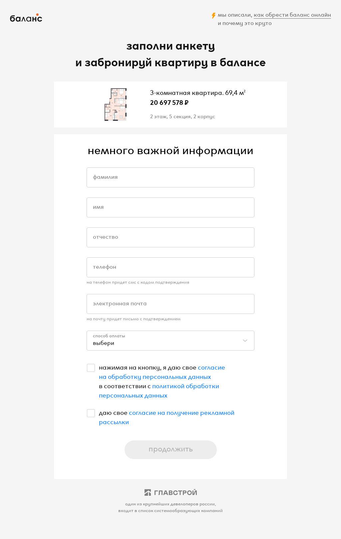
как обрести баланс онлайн (292, 14)
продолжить (171, 447)
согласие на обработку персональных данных (162, 371)
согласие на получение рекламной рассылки (166, 416)
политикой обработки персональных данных (159, 390)
